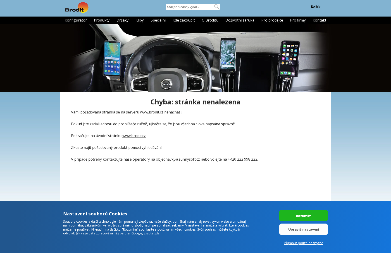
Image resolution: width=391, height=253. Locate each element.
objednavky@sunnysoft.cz (178, 159)
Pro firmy (298, 20)
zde (157, 233)
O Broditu (210, 20)
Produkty (102, 20)
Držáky (123, 20)
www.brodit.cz (134, 135)
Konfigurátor (76, 20)
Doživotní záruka (239, 20)
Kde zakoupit (184, 20)
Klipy (140, 20)
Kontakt (319, 20)
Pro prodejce (272, 20)
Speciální (158, 20)
